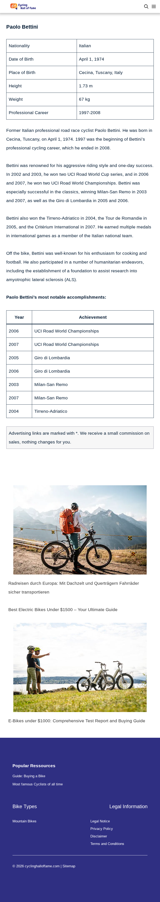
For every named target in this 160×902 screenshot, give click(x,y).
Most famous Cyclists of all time (37, 784)
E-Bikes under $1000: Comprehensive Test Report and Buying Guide (76, 720)
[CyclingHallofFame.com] (24, 6)
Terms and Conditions (107, 844)
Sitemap (68, 866)
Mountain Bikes (24, 821)
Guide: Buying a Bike (28, 776)
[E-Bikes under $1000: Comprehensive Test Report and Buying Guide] (80, 707)
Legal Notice (100, 821)
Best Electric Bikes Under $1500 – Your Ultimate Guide (63, 609)
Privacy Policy (101, 829)
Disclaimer (98, 836)
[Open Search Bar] (146, 6)
